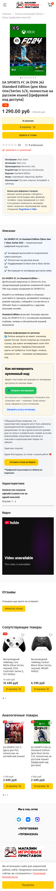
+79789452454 (28, 834)
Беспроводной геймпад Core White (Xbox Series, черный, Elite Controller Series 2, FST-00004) (13, 667)
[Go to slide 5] (29, 77)
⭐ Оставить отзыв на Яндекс (21, 462)
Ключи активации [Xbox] (29, 13)
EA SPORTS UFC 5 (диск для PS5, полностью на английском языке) (14, 752)
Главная (6, 13)
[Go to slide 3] (24, 77)
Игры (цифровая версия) (16, 17)
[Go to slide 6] (31, 77)
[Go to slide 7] (33, 77)
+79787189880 (28, 828)
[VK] (28, 819)
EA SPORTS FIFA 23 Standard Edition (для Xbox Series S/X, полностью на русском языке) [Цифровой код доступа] (41, 756)
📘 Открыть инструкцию (21, 390)
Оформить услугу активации (21, 409)
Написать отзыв (14, 608)
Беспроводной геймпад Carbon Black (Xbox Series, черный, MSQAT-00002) (41, 665)
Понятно (28, 885)
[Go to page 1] (3, 698)
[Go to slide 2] (22, 77)
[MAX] (37, 819)
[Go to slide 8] (35, 77)
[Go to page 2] (5, 698)
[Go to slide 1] (20, 77)
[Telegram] (18, 819)
